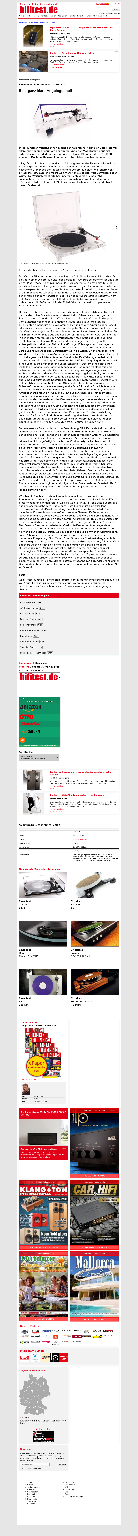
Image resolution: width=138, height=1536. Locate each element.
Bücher (30, 1484)
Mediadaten (69, 1484)
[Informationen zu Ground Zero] (24, 1337)
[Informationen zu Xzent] (66, 1343)
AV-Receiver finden (29, 608)
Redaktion (31, 1489)
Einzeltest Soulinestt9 (77, 905)
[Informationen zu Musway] (86, 1337)
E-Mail (36, 1099)
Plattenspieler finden (30, 630)
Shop (89, 16)
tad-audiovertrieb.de (80, 839)
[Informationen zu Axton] (46, 1332)
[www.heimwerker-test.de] (45, 1364)
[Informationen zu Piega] (108, 1337)
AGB (66, 1487)
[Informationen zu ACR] (24, 1332)
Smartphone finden (29, 641)
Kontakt (67, 1494)
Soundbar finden (28, 647)
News (21, 16)
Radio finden (26, 636)
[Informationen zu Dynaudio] (66, 1332)
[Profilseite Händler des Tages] (43, 1441)
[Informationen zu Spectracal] (35, 1343)
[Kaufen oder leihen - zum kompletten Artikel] (34, 803)
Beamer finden (27, 613)
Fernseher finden (28, 624)
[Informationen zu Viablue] (55, 1343)
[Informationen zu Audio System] (35, 1332)
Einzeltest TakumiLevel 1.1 (25, 905)
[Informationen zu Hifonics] (46, 1337)
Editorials (31, 1503)
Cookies (67, 1492)
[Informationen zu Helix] (35, 1337)
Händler (72, 16)
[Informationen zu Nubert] (97, 1337)
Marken (52, 16)
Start (40, 602)
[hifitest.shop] (63, 1364)
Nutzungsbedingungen (74, 1496)
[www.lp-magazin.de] (54, 1364)
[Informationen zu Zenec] (77, 1343)
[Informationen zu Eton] (97, 1332)
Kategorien (62, 16)
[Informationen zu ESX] (86, 1332)
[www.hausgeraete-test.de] (35, 1364)
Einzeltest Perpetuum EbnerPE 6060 (81, 1001)
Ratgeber (81, 16)
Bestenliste (43, 16)
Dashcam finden (28, 619)
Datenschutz (69, 1489)
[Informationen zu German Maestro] (108, 1332)
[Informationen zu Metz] (77, 1337)
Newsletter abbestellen (31, 1468)
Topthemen (32, 1501)
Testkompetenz (33, 1487)
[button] (117, 227)
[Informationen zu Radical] (24, 1343)
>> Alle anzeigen (56, 46)
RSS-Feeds (32, 1499)
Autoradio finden (28, 602)
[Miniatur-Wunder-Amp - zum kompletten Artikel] (34, 37)
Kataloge (31, 1496)
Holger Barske (38, 1096)
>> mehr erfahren (29, 1079)
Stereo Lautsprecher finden (33, 652)
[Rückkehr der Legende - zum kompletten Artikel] (34, 780)
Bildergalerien (33, 1494)
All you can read (100, 16)
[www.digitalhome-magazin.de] (24, 1364)
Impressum (69, 1482)
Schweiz (26, 1417)
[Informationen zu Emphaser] (77, 1332)
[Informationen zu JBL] (55, 1337)
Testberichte (31, 16)
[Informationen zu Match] (66, 1337)
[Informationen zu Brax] (55, 1332)
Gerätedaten (32, 1492)
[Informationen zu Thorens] (46, 1343)
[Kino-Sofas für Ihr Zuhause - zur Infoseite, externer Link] (34, 61)
